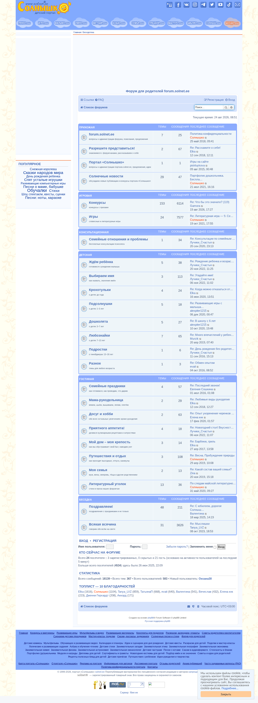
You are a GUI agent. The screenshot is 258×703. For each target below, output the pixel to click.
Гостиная (86, 379)
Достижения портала (145, 663)
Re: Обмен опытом (202, 362)
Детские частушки (152, 650)
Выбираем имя (101, 276)
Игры (93, 216)
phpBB (151, 618)
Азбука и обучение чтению (84, 646)
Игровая (85, 195)
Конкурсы (97, 203)
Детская (85, 254)
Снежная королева (43, 169)
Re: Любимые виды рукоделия (210, 399)
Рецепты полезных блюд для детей (87, 656)
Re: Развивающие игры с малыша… (206, 305)
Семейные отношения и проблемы (118, 239)
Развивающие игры (67, 633)
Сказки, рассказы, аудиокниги (133, 636)
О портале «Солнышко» (65, 663)
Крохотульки (100, 290)
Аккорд (122, 595)
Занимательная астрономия (93, 650)
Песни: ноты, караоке (43, 197)
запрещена (194, 672)
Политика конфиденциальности (210, 133)
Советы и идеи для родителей (214, 653)
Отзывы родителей (170, 663)
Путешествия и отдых (107, 456)
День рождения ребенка (43, 176)
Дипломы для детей (89, 653)
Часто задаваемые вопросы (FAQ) (222, 663)
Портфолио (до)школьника (41, 653)
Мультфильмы (51, 643)
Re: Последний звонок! (205, 385)
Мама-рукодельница (106, 400)
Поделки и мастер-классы (221, 643)
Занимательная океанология (125, 650)
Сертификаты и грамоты (115, 653)
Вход (83, 541)
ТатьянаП (146, 591)
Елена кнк (196, 417)
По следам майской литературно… (213, 483)
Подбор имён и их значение (181, 653)
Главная (77, 32)
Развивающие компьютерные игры (43, 183)
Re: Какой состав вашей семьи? (211, 469)
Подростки (98, 349)
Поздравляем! (101, 506)
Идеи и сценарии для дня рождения (144, 643)
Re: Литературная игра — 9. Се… (211, 216)
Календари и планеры (111, 643)
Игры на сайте (199, 161)
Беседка (85, 499)
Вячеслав (205, 591)
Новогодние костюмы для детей (147, 653)
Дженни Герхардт (97, 595)
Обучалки (37, 190)
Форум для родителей (193, 636)
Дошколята (98, 321)
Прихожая (87, 127)
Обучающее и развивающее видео (79, 643)
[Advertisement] (158, 62)
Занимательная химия (37, 650)
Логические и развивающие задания (48, 646)
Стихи (54, 190)
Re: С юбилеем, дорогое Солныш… (206, 507)
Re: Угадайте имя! (201, 275)
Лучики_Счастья (201, 242)
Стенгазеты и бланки (220, 650)
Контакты (153, 667)
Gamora (195, 205)
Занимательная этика (156, 646)
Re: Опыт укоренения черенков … (212, 413)
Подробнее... (230, 688)
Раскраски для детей (194, 643)
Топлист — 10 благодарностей (107, 586)
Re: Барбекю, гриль (202, 441)
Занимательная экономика (213, 646)
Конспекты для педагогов (150, 633)
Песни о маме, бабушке (43, 186)
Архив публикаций (192, 663)
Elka (192, 151)
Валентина (197, 513)
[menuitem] (99, 100)
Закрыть (226, 694)
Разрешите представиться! (112, 148)
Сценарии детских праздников (69, 636)
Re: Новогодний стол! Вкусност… (212, 427)
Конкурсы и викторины (42, 633)
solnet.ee (100, 672)
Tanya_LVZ (197, 527)
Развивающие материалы (120, 633)
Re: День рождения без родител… (212, 348)
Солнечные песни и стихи (165, 636)
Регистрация (104, 541)
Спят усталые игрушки (43, 180)
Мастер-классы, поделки (102, 636)
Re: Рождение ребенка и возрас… (212, 261)
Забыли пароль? (177, 546)
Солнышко (197, 137)
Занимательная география (183, 646)
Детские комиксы (33, 643)
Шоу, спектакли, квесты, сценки (43, 194)
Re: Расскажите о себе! (205, 147)
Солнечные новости (106, 176)
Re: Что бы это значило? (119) (209, 202)
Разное (95, 363)
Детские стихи (107, 646)
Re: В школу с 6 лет (203, 320)
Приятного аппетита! (106, 428)
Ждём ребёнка (101, 262)
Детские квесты (173, 643)
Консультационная (94, 232)
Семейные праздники (107, 386)
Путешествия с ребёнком (142, 656)
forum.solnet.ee (101, 134)
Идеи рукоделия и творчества (173, 656)
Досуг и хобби (101, 414)
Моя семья (98, 470)
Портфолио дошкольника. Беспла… (207, 177)
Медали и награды (67, 653)
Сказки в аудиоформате (195, 650)
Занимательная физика (63, 650)
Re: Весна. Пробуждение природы (212, 455)
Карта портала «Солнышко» (34, 663)
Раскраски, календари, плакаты (183, 633)
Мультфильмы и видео (92, 633)
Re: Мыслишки (199, 523)
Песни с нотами (172, 650)
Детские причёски (117, 656)
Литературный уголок (107, 484)
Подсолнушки (100, 304)
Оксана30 (205, 578)
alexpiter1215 (198, 310)
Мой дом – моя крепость (109, 442)
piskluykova (197, 165)
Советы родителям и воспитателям (221, 633)
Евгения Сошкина (201, 389)
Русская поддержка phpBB (157, 621)
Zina (192, 473)
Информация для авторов (118, 663)
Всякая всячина (102, 524)
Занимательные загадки (130, 646)
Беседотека (88, 32)
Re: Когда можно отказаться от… (211, 289)
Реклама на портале (91, 663)
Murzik (194, 338)
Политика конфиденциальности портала (123, 667)
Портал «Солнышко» (106, 162)
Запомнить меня (202, 546)
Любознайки (99, 335)
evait (193, 366)
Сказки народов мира (43, 172)
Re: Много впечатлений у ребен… (212, 334)
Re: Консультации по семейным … (212, 238)
